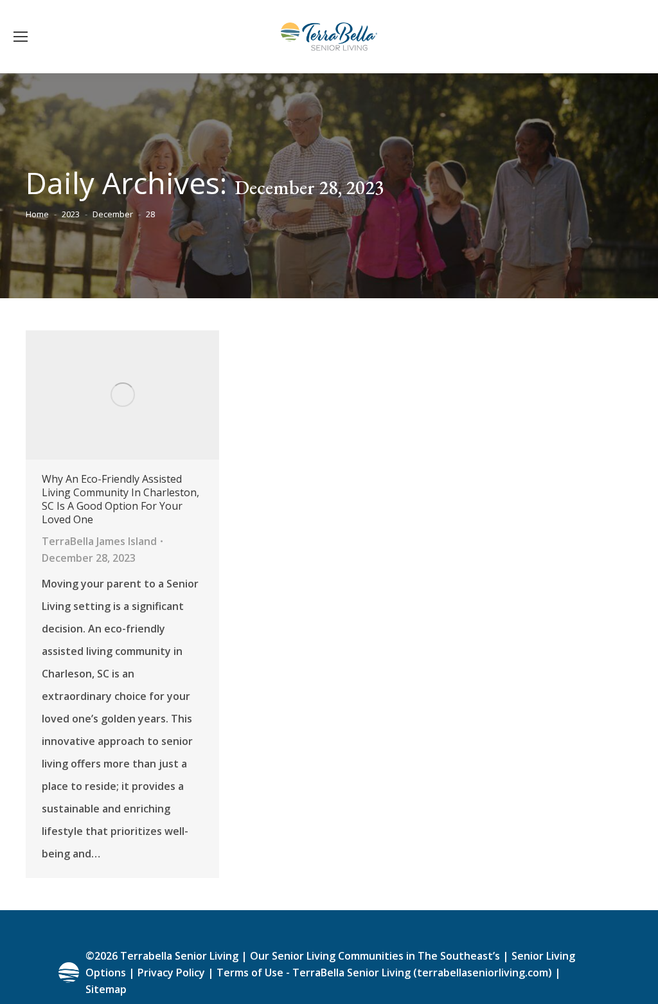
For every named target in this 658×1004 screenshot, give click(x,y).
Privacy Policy (171, 972)
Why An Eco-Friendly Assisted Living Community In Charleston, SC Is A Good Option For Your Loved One (120, 499)
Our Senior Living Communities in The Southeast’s (375, 956)
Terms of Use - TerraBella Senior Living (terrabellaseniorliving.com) (384, 972)
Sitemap (106, 989)
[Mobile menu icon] (20, 36)
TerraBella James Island (99, 541)
